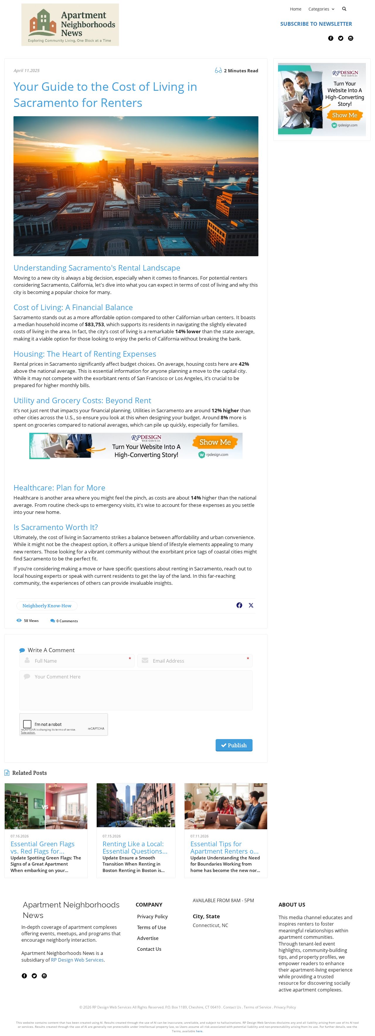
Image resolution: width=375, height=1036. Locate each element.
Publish (237, 745)
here (199, 1031)
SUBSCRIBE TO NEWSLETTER (316, 23)
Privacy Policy (285, 1007)
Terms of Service (257, 1007)
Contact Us (232, 1007)
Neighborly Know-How (47, 606)
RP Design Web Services (77, 960)
